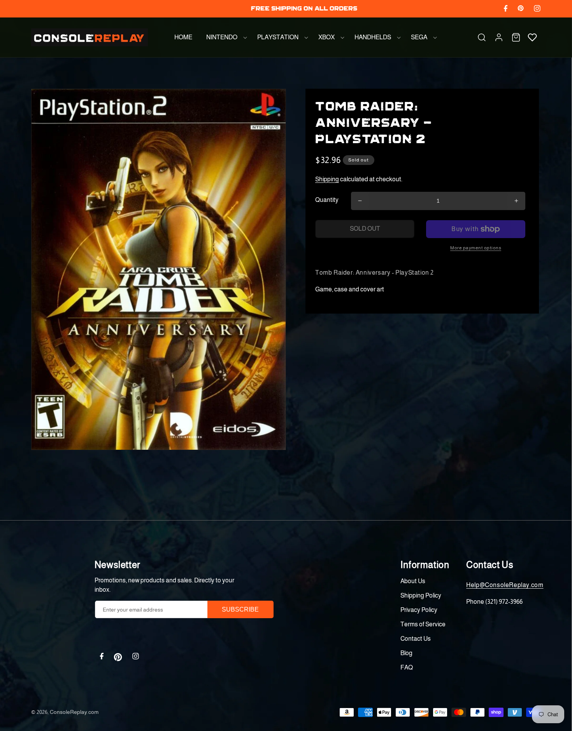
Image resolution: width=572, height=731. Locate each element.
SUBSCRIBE (240, 609)
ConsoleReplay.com (74, 712)
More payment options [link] (475, 248)
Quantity (327, 199)
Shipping (327, 179)
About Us (412, 581)
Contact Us (415, 638)
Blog (406, 653)
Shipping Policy (420, 595)
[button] (224, 37)
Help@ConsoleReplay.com (504, 585)
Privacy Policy (418, 610)
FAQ (406, 667)
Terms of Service (423, 624)
